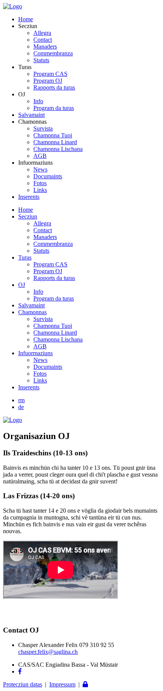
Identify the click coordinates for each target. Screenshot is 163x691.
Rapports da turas (54, 87)
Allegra (42, 33)
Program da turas (53, 108)
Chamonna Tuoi (52, 135)
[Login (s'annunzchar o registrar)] (85, 684)
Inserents (28, 197)
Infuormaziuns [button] (35, 353)
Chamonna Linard (55, 142)
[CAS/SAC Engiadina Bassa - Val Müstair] (12, 6)
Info (38, 101)
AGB (40, 156)
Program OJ (47, 80)
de (21, 407)
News (40, 169)
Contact (42, 39)
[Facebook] (20, 671)
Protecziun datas (22, 684)
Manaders (45, 46)
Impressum (62, 684)
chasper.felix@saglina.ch (48, 652)
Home (25, 19)
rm (21, 400)
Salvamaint (31, 115)
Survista (43, 128)
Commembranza (53, 53)
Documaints (47, 176)
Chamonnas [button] (32, 312)
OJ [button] (21, 285)
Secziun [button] (27, 216)
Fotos (40, 183)
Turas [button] (24, 257)
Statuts (41, 60)
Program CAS (50, 74)
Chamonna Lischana (58, 149)
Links (40, 190)
